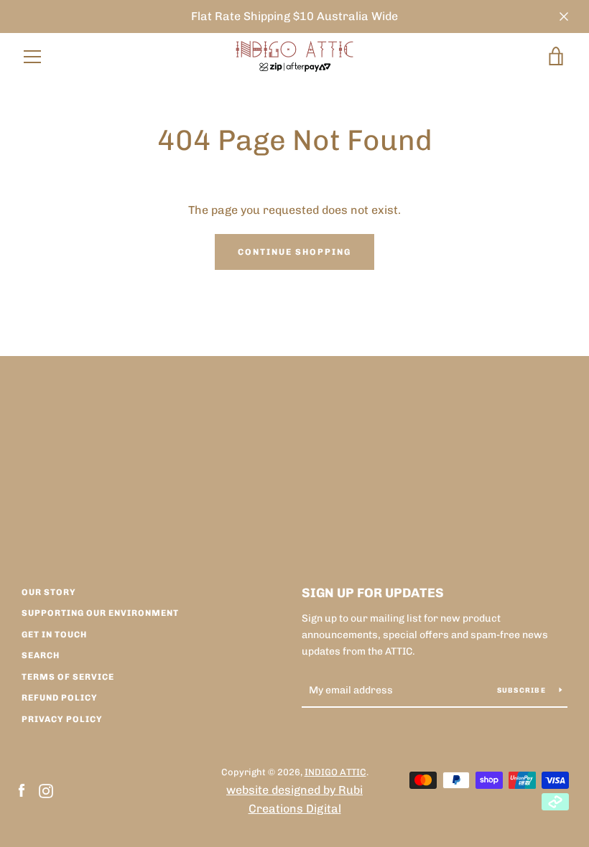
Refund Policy (60, 698)
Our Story (49, 592)
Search (41, 655)
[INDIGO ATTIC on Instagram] (46, 790)
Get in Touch (54, 635)
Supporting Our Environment (100, 613)
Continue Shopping (294, 252)
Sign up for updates (373, 593)
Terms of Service (68, 677)
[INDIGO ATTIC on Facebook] (21, 790)
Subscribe (523, 690)
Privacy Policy (62, 719)
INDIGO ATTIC (335, 772)
